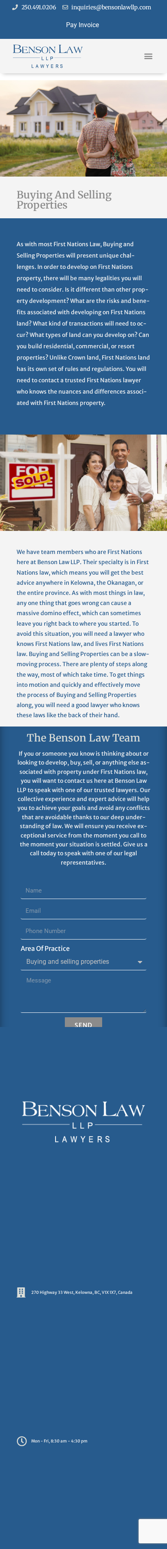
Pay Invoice (82, 25)
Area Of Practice (45, 948)
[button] (148, 56)
